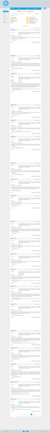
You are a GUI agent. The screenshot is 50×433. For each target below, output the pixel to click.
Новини (22, 13)
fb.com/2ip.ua (6, 19)
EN (44, 2)
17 (34, 414)
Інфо (30, 13)
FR (46, 2)
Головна (5, 10)
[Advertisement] (26, 3)
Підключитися (37, 13)
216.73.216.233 (12, 8)
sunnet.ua (12, 23)
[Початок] (21, 414)
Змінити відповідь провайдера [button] (36, 42)
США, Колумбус (28, 8)
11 (25, 414)
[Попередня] (22, 414)
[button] (6, 11)
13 (28, 414)
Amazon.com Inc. (36, 8)
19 (37, 414)
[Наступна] (38, 414)
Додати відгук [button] (26, 25)
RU (43, 2)
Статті (4, 14)
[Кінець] (40, 414)
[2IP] (6, 3)
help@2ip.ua (6, 431)
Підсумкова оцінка (14, 13)
